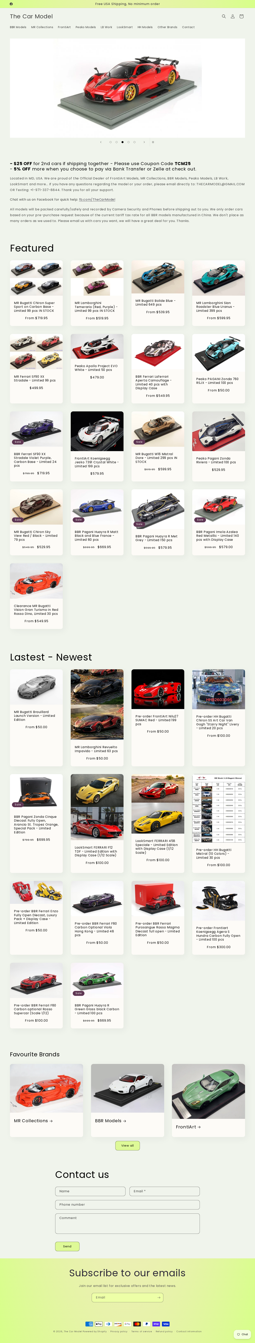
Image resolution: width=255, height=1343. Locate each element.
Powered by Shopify (95, 1331)
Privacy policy (119, 1331)
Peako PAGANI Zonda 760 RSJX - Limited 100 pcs (217, 381)
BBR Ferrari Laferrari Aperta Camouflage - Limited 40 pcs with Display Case (153, 382)
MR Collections (31, 1121)
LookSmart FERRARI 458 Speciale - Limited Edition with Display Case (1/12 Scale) (156, 847)
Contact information (189, 1331)
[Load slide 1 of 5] (111, 142)
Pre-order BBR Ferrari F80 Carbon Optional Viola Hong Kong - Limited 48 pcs (96, 929)
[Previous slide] (100, 142)
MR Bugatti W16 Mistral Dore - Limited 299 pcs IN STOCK (156, 458)
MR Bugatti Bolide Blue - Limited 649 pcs (155, 302)
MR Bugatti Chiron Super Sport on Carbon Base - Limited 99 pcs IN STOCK (34, 307)
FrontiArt (186, 1127)
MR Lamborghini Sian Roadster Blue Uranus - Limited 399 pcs (215, 307)
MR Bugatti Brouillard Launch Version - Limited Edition (34, 716)
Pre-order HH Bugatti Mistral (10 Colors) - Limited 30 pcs (213, 854)
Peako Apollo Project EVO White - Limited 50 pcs (96, 368)
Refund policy (164, 1331)
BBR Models (108, 1121)
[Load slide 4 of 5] (128, 142)
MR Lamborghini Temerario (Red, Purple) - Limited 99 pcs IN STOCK (96, 307)
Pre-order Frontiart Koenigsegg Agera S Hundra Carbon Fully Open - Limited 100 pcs (218, 934)
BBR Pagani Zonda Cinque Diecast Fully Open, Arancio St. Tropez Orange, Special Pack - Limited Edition (36, 824)
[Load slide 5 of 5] (134, 142)
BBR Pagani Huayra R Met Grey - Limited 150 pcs (156, 538)
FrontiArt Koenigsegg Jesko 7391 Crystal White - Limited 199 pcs (97, 462)
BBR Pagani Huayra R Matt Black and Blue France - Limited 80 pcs (96, 536)
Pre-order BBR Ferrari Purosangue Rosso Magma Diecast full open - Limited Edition (157, 929)
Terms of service (141, 1331)
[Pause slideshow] (154, 142)
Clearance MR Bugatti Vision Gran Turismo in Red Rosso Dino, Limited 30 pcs (36, 610)
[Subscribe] (158, 1297)
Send (67, 1246)
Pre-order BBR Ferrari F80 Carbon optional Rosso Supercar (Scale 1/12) (35, 1009)
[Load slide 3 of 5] (123, 142)
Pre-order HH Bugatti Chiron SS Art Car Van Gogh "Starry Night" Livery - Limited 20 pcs (217, 722)
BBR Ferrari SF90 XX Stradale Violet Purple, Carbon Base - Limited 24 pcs (35, 459)
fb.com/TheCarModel (97, 199)
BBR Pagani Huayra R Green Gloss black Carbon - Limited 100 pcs (97, 1009)
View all (127, 1145)
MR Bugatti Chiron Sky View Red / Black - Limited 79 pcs (36, 536)
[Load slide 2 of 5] (117, 142)
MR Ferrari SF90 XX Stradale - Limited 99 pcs (35, 378)
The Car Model (73, 1331)
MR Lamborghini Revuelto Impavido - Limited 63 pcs (96, 749)
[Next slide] (144, 142)
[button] (224, 16)
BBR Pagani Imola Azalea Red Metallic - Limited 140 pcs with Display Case (217, 536)
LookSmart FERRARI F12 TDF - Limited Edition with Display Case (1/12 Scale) (96, 852)
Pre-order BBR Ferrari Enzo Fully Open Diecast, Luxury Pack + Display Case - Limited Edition (36, 917)
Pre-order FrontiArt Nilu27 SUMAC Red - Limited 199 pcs (156, 720)
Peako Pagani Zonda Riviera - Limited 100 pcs (216, 460)
